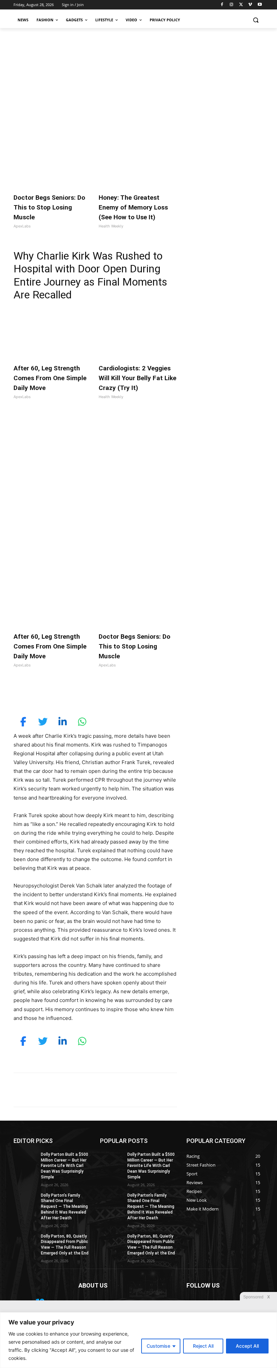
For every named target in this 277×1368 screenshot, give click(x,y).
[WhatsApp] (107, 695)
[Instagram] (231, 5)
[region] (138, 1340)
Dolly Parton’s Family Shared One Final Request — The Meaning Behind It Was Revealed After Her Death (64, 1206)
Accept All (247, 1346)
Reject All (203, 1346)
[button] (255, 20)
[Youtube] (259, 5)
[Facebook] (222, 5)
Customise (158, 1346)
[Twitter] (241, 5)
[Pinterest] (91, 695)
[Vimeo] (250, 5)
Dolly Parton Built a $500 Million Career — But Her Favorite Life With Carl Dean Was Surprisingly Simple (64, 1165)
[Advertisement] (138, 78)
